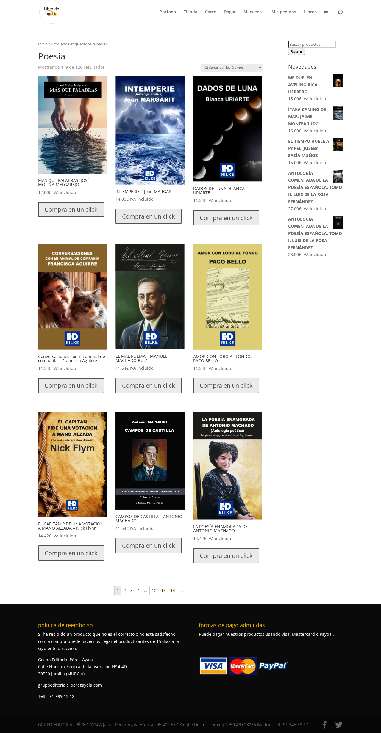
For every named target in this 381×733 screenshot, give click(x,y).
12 (154, 590)
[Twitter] (339, 725)
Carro (210, 12)
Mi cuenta (253, 12)
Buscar (296, 51)
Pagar (230, 12)
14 (172, 590)
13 (163, 590)
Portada (168, 12)
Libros (310, 12)
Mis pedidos (283, 12)
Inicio (43, 44)
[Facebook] (324, 725)
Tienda (190, 12)
